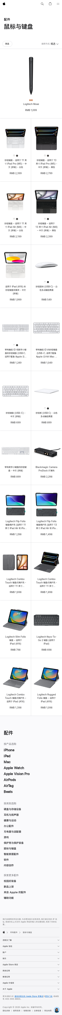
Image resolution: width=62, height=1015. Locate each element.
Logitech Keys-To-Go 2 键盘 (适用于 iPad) (47, 640)
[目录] (58, 4)
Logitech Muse (31, 104)
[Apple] (4, 932)
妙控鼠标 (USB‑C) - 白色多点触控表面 (46, 288)
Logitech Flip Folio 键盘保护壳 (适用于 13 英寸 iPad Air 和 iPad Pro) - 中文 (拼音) (46, 525)
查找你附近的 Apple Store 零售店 (29, 996)
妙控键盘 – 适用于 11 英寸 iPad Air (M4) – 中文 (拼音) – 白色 (15, 227)
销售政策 (27, 1011)
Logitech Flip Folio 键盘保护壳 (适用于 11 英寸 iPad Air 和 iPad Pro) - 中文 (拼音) (15, 525)
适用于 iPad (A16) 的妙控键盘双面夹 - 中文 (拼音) (15, 290)
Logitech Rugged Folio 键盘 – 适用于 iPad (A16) (46, 698)
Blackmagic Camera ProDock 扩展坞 (46, 469)
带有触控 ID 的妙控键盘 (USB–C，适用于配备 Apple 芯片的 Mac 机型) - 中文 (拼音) (46, 353)
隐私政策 (6, 1011)
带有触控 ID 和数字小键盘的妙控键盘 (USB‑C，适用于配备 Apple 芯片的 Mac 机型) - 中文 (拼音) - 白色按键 (15, 353)
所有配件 (14, 932)
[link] (57, 1010)
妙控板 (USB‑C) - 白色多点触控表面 (46, 415)
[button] (42, 4)
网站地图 (48, 1011)
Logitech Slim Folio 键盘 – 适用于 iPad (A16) (15, 640)
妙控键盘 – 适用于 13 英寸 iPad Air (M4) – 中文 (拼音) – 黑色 (47, 227)
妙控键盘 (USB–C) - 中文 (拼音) (15, 415)
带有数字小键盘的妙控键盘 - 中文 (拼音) (15, 469)
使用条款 (16, 1011)
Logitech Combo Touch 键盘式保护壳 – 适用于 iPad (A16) (15, 698)
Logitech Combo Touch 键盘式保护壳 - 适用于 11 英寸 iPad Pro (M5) (46, 583)
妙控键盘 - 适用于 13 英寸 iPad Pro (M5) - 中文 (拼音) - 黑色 (46, 163)
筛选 (7, 44)
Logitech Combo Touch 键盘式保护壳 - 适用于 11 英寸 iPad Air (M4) (15, 583)
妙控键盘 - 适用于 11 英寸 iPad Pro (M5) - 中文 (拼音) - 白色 (16, 163)
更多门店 (48, 996)
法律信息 (37, 1011)
